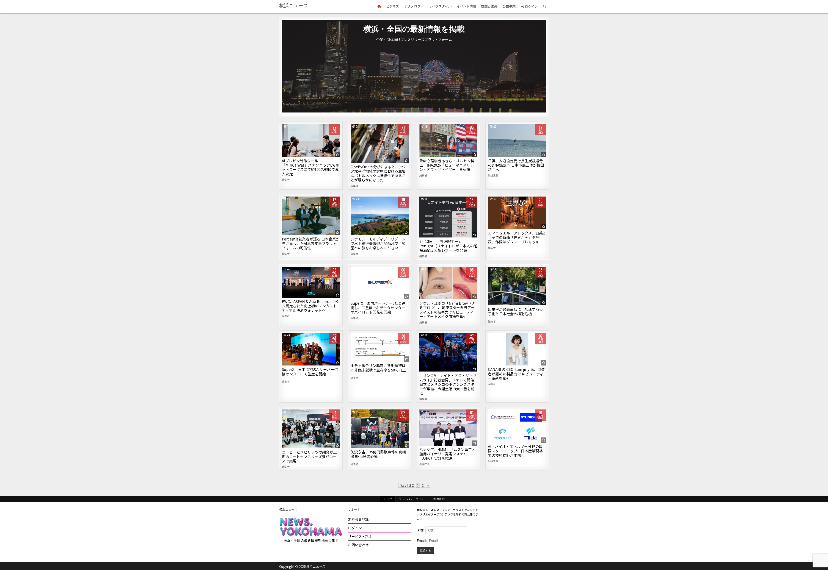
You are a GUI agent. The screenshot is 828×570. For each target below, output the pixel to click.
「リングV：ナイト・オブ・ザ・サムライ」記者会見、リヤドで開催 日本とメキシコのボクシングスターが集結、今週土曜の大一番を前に (448, 384)
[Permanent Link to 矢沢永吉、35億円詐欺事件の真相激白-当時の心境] (380, 428)
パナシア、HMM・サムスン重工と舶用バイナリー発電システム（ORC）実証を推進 (447, 454)
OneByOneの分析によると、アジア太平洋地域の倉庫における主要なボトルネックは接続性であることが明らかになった (378, 173)
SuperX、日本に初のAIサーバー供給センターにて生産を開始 (310, 371)
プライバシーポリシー (413, 499)
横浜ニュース (293, 5)
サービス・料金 (360, 536)
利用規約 (439, 499)
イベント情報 (466, 6)
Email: (422, 540)
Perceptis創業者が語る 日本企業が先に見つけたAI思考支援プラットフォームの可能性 (311, 243)
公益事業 (509, 6)
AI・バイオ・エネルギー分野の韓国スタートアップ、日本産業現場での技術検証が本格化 (515, 451)
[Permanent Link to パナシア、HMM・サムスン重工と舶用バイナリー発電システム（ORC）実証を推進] (448, 427)
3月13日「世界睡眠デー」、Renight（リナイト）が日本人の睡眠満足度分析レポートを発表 (448, 246)
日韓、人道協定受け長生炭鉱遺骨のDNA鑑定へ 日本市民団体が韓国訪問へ (516, 165)
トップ (388, 499)
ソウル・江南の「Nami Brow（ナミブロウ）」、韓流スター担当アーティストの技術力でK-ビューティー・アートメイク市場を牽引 (447, 309)
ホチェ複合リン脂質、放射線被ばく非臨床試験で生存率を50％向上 (378, 367)
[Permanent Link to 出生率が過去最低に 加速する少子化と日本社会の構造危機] (517, 286)
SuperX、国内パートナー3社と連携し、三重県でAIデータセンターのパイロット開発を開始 (378, 307)
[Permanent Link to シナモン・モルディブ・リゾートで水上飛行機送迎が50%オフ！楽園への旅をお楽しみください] (380, 216)
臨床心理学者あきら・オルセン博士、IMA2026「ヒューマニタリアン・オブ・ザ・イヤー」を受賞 (446, 165)
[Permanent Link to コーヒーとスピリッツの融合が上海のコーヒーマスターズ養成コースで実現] (311, 428)
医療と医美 (489, 6)
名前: (421, 530)
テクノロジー (414, 6)
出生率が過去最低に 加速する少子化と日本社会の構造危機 (515, 311)
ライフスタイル (440, 6)
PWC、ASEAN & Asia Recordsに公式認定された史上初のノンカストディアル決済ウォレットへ (310, 306)
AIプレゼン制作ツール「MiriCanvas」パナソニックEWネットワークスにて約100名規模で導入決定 (310, 167)
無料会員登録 (358, 519)
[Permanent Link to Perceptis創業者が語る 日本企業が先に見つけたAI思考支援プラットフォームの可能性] (311, 216)
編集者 (286, 179)
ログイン (531, 6)
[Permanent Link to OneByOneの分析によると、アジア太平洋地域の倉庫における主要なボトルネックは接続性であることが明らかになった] (380, 143)
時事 (517, 139)
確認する (425, 550)
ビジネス (392, 6)
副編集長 (493, 175)
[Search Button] (544, 6)
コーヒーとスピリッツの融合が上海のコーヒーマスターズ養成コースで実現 (309, 456)
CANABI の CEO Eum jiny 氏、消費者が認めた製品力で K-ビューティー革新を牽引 (516, 374)
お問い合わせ (358, 544)
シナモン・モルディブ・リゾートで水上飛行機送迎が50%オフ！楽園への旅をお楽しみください (378, 243)
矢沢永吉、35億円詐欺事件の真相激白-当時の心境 (378, 454)
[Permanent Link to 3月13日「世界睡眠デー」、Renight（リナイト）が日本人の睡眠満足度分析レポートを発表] (448, 217)
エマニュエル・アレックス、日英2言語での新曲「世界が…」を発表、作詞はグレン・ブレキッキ (516, 237)
